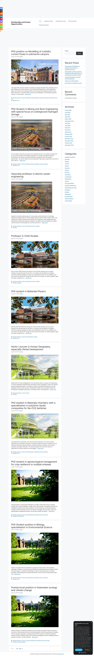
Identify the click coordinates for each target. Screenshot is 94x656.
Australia (67, 159)
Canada (67, 163)
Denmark (67, 168)
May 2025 (67, 127)
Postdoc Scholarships (44, 25)
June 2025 (67, 125)
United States (68, 200)
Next (21, 648)
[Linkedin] (1, 16)
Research (19, 282)
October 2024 (68, 143)
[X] (1, 11)
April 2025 (67, 129)
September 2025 (69, 121)
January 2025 (68, 136)
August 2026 (68, 110)
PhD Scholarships (72, 21)
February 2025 (68, 134)
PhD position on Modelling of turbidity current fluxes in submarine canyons (31, 52)
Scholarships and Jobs (61, 21)
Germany (67, 172)
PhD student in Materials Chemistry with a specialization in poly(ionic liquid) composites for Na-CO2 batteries (33, 405)
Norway (67, 181)
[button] (83, 652)
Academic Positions (48, 21)
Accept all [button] (78, 649)
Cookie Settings (82, 647)
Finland (67, 170)
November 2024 (69, 140)
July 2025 (67, 123)
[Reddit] (1, 13)
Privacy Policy (87, 647)
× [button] (91, 622)
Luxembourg (68, 176)
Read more (28, 94)
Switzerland (68, 194)
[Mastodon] (1, 21)
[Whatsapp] (1, 26)
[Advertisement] (38, 9)
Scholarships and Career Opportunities (21, 23)
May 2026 (67, 114)
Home (40, 21)
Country (23, 97)
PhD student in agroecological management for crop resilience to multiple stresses (34, 463)
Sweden (46, 163)
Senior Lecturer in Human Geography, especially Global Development (31, 348)
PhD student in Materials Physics (28, 291)
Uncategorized (68, 196)
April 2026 (67, 116)
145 (17, 648)
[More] (1, 29)
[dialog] (83, 638)
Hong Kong (68, 174)
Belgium (67, 161)
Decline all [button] (87, 649)
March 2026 (68, 119)
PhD (18, 100)
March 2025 (68, 132)
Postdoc (19, 641)
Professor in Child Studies (24, 236)
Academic (15, 100)
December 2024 (69, 138)
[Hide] (0, 31)
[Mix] (1, 24)
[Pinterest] (1, 18)
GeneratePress (60, 654)
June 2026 (67, 112)
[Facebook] (1, 8)
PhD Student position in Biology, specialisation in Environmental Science (31, 526)
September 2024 (69, 145)
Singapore (67, 190)
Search (66, 50)
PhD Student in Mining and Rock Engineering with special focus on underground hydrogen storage (34, 112)
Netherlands (28, 97)
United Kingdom (69, 198)
